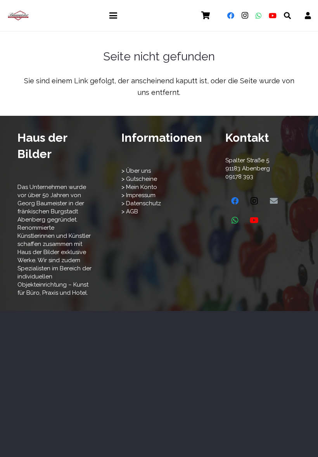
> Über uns (136, 170)
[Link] (308, 16)
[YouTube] (273, 15)
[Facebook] (231, 15)
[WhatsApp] (259, 15)
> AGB (129, 211)
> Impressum (138, 195)
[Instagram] (245, 15)
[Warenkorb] (205, 15)
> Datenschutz (141, 203)
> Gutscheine (139, 178)
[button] (113, 15)
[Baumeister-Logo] (18, 15)
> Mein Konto (139, 187)
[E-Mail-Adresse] (273, 201)
